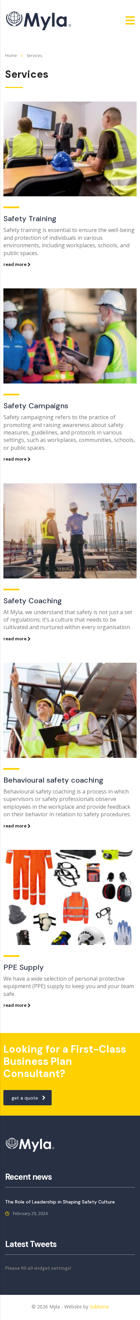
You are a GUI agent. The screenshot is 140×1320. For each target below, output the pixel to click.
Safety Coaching (32, 601)
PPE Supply (23, 967)
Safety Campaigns (35, 406)
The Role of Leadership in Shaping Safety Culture (60, 1202)
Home (11, 55)
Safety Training (29, 219)
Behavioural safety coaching (53, 780)
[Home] (39, 20)
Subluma (99, 1306)
